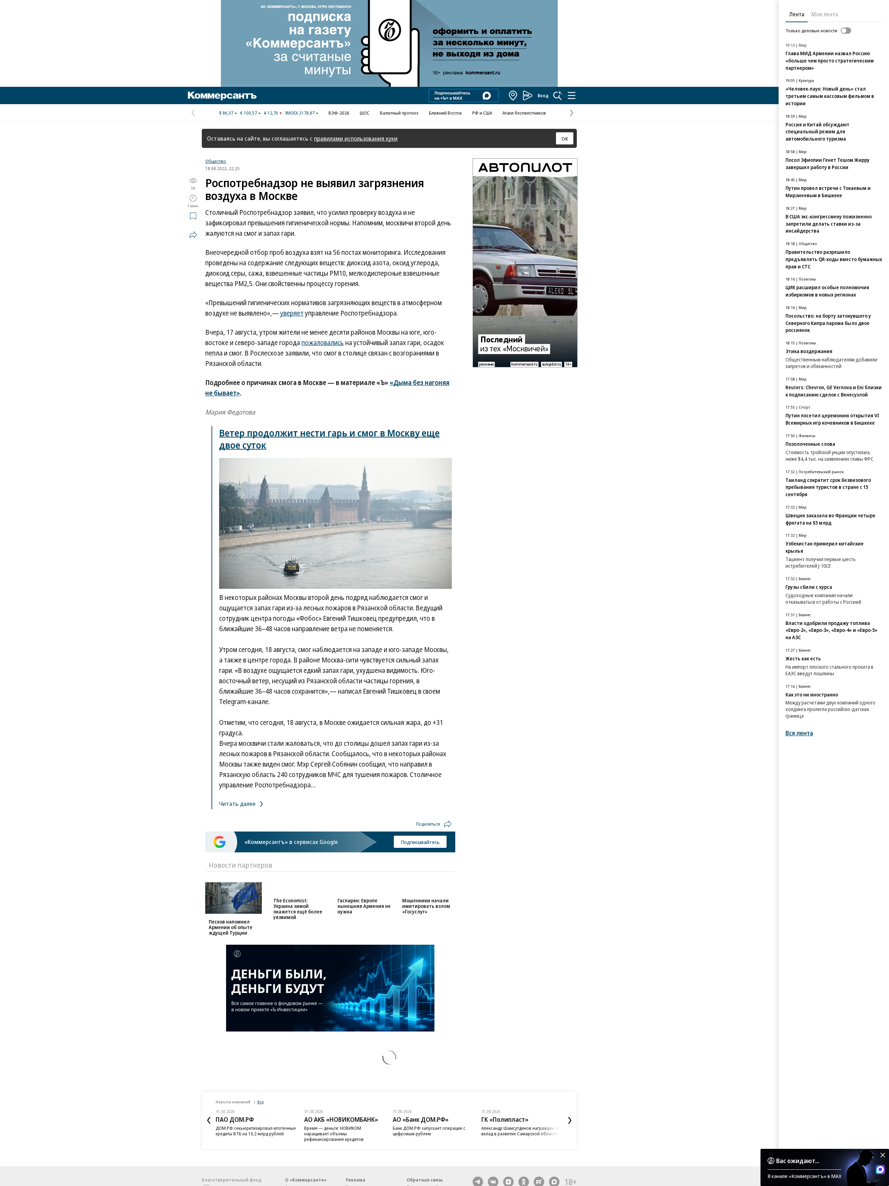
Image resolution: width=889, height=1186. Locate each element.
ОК (565, 138)
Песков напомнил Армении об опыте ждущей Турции (230, 927)
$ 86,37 (226, 113)
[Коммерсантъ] (222, 95)
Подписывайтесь (420, 841)
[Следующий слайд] (570, 1126)
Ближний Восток (445, 113)
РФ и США (482, 113)
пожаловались (322, 342)
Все (260, 1107)
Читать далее (238, 804)
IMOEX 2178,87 (300, 113)
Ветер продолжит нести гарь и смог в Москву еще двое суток (329, 438)
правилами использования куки (356, 138)
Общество (215, 161)
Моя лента (824, 14)
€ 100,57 (248, 113)
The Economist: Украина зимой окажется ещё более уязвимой (297, 930)
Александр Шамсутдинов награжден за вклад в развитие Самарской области (520, 1136)
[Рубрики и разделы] (571, 95)
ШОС (364, 113)
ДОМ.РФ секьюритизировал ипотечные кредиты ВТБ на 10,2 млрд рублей (256, 1136)
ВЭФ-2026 (339, 113)
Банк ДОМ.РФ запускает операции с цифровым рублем (429, 1136)
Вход (543, 95)
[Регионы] (513, 95)
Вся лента (799, 733)
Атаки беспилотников (524, 113)
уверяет (292, 313)
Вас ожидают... (797, 1160)
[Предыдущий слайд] (209, 1126)
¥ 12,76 (271, 113)
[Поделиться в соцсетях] (193, 235)
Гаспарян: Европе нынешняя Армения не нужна (364, 927)
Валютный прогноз (399, 113)
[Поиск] (557, 95)
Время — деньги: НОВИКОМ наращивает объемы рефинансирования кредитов (334, 1138)
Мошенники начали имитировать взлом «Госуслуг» (426, 927)
